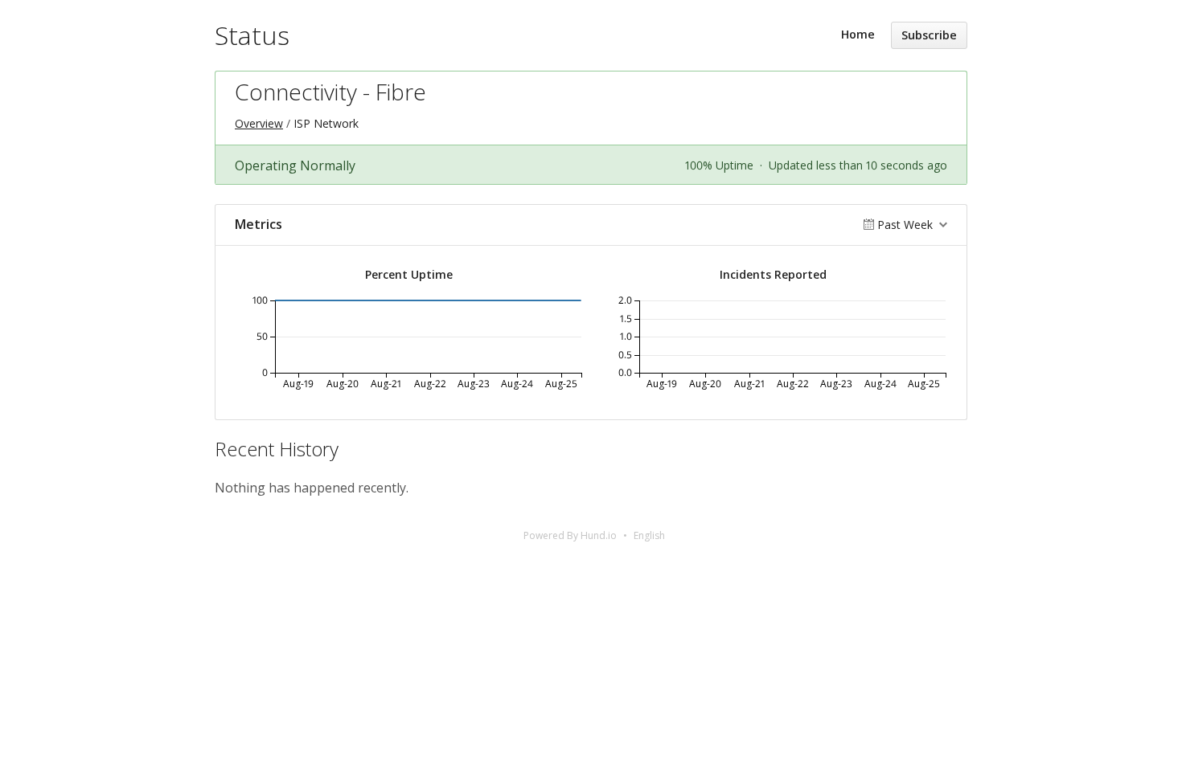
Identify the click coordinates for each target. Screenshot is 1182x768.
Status (252, 35)
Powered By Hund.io (570, 535)
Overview (259, 123)
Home (858, 34)
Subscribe (929, 35)
